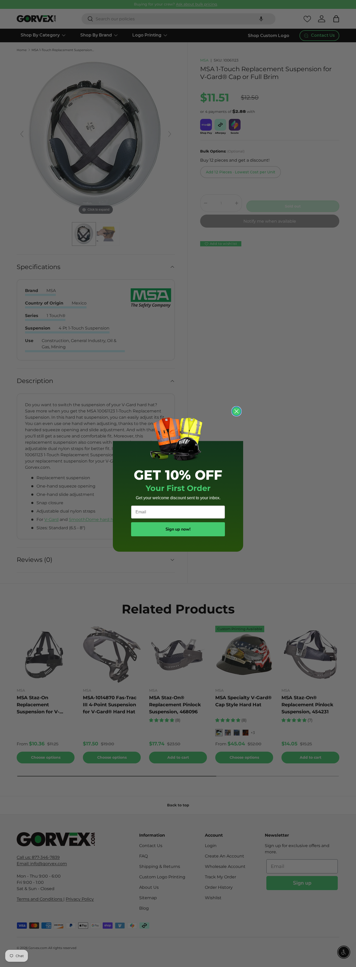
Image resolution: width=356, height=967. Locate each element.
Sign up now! (178, 529)
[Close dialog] (236, 411)
